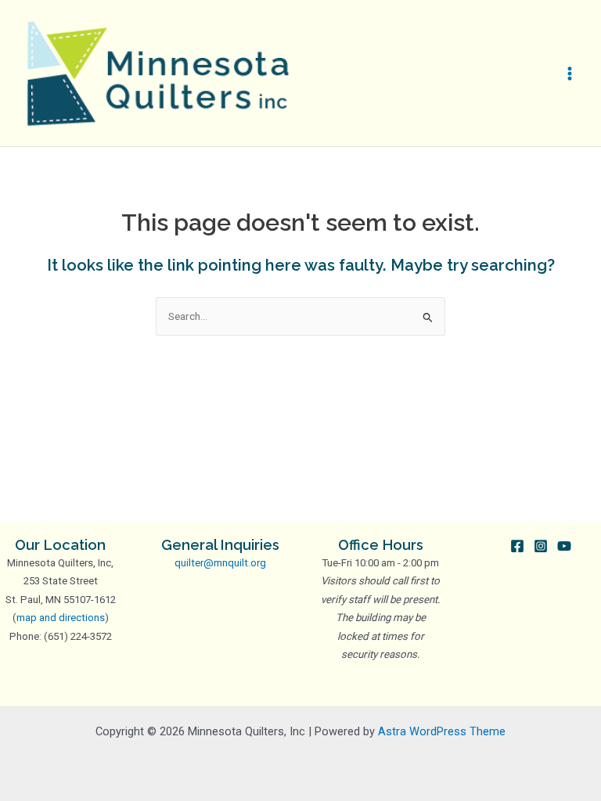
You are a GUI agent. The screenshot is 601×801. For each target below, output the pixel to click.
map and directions (60, 617)
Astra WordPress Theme (442, 731)
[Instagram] (541, 546)
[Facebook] (517, 546)
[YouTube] (564, 546)
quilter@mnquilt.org (220, 563)
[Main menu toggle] (570, 73)
